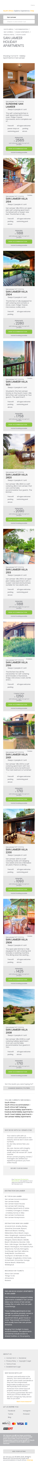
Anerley (18, 1226)
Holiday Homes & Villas (15, 1213)
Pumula (17, 1249)
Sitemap (30, 1460)
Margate (8, 1240)
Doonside (16, 1228)
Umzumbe (19, 1260)
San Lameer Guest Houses (15, 1204)
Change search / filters (19, 1088)
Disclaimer (22, 1358)
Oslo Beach (23, 1244)
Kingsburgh (14, 1235)
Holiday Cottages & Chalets (18, 1211)
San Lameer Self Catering (14, 1206)
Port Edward (24, 1247)
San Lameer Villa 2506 (17, 941)
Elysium (24, 1228)
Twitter (10, 1414)
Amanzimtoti (10, 1226)
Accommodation (21, 29)
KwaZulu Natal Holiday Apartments (19, 1112)
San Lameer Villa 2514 (17, 200)
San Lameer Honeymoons (14, 1217)
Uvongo (27, 1260)
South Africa (8, 29)
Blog (9, 1417)
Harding (21, 1231)
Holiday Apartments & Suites (18, 1208)
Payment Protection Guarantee (20, 1180)
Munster (22, 1242)
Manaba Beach (20, 1237)
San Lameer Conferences (14, 1215)
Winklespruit (9, 1265)
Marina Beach (17, 1240)
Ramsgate (24, 1249)
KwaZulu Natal (9, 35)
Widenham (20, 1262)
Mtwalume (14, 1242)
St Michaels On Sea (21, 1256)
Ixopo (26, 1233)
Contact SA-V (11, 1358)
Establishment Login (13, 1367)
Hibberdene (9, 1233)
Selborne (25, 1251)
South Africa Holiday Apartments (18, 1109)
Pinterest (26, 1414)
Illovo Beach (19, 1233)
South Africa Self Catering (15, 1107)
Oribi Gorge (13, 1244)
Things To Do (10, 1276)
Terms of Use (11, 1364)
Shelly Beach (9, 1253)
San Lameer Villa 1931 (17, 383)
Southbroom (20, 1253)
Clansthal (8, 1228)
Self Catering (8, 32)
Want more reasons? (24, 1402)
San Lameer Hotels (12, 1201)
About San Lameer (12, 1274)
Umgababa (17, 1258)
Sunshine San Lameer (15, 105)
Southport (9, 1256)
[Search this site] (24, 5)
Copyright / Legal (25, 1361)
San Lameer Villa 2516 (17, 664)
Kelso (7, 1235)
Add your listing (19, 1451)
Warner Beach (10, 1262)
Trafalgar (8, 1258)
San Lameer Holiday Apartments (18, 1116)
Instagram (27, 1411)
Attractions (9, 1278)
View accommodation (17, 149)
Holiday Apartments (22, 32)
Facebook (11, 1411)
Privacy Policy (11, 1361)
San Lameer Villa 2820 (17, 476)
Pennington (14, 1247)
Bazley (24, 1226)
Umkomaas (26, 1258)
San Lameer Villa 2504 (17, 293)
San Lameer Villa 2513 (17, 571)
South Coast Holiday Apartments (18, 1114)
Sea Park (17, 1251)
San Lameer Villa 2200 (17, 851)
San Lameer (10, 101)
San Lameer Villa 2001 (17, 756)
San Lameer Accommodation (16, 1199)
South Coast (21, 35)
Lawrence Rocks (25, 1235)
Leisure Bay (9, 1237)
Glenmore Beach (11, 1231)
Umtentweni (9, 1260)
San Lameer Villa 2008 (17, 1031)
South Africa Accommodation (17, 1105)
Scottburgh (9, 1251)
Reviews (8, 1280)
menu (29, 5)
